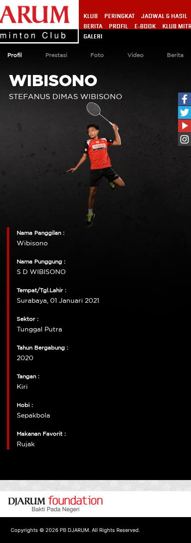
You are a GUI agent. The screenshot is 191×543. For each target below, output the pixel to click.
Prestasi (56, 55)
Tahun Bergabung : (42, 347)
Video (135, 55)
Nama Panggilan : (40, 233)
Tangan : (28, 376)
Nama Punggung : (41, 261)
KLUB (90, 16)
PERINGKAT (119, 16)
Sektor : (27, 319)
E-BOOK (145, 26)
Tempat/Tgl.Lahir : (41, 290)
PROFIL (118, 26)
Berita (175, 55)
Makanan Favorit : (41, 434)
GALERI (92, 36)
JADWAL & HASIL (164, 16)
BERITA (92, 26)
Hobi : (25, 405)
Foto (97, 55)
